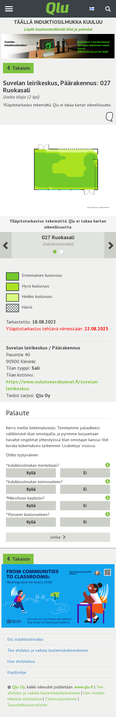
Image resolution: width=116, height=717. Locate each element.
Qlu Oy (18, 687)
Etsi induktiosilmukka (25, 639)
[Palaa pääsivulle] (58, 8)
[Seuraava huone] (6, 245)
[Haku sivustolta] (108, 9)
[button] (107, 465)
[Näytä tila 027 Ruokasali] (54, 252)
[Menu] (9, 9)
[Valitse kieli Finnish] (92, 8)
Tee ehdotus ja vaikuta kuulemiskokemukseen (47, 650)
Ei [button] (85, 472)
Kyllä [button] (31, 472)
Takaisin (20, 68)
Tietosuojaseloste (61, 699)
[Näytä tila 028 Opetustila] (61, 252)
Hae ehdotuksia (21, 661)
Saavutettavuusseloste (27, 704)
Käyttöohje (16, 672)
